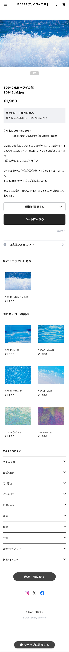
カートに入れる (34, 219)
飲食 (5, 516)
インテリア (8, 494)
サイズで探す (10, 461)
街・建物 (7, 483)
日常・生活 (9, 505)
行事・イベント (11, 559)
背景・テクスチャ (12, 548)
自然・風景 (9, 472)
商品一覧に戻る (34, 577)
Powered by (30, 617)
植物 (5, 527)
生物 (5, 537)
